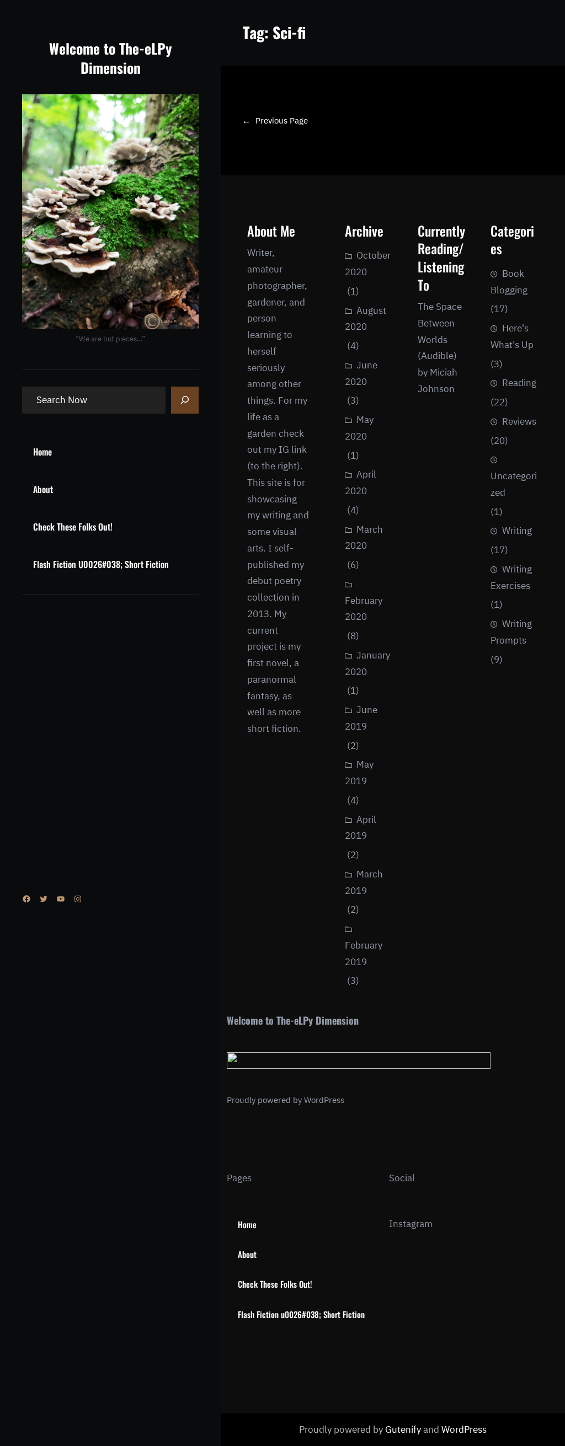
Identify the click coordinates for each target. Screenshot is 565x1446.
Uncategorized (514, 484)
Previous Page (275, 120)
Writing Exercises (511, 577)
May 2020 (359, 428)
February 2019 (363, 953)
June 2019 (361, 718)
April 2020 (360, 482)
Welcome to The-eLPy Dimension (110, 58)
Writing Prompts (511, 632)
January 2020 (367, 663)
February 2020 (363, 609)
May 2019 (359, 772)
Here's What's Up (512, 336)
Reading (519, 383)
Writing (517, 530)
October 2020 (368, 263)
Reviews (519, 421)
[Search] (185, 400)
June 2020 (361, 373)
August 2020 (365, 318)
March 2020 (364, 537)
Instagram (411, 1224)
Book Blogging (509, 281)
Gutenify (404, 1429)
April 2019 (360, 827)
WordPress (324, 1100)
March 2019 (364, 882)
